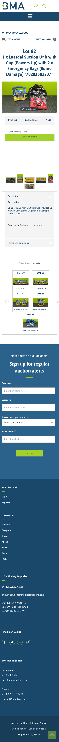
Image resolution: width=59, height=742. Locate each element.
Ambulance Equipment (31, 225)
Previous (12, 120)
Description (13, 196)
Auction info (43, 39)
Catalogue (13, 39)
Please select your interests (15, 417)
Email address (9, 432)
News (4, 547)
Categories (7, 530)
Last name (6, 400)
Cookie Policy (19, 728)
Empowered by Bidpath (29, 734)
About (5, 542)
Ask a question (29, 136)
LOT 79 (21, 280)
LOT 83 (41, 301)
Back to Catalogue (16, 33)
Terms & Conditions (19, 723)
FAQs (4, 559)
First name (7, 383)
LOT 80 (41, 280)
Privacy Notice (39, 723)
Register (6, 502)
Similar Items (31, 120)
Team (4, 553)
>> (58, 301)
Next (48, 120)
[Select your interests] (28, 422)
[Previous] (7, 97)
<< (6, 301)
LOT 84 (31, 322)
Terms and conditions (18, 243)
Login (4, 496)
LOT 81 (21, 301)
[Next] (51, 97)
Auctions (6, 524)
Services (6, 536)
